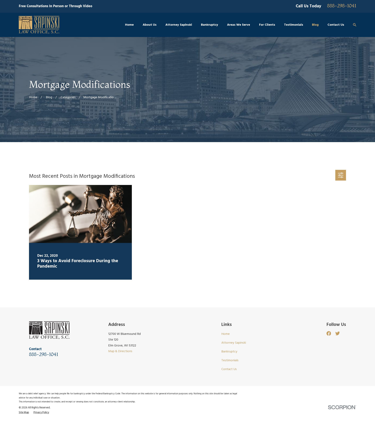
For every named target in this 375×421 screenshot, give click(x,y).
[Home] (39, 25)
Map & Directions (120, 351)
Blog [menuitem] (315, 24)
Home (225, 334)
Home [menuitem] (129, 24)
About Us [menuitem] (149, 24)
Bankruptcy (229, 351)
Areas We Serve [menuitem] (238, 24)
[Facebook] (329, 333)
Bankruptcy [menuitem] (209, 24)
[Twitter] (337, 333)
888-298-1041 (341, 6)
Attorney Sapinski (233, 342)
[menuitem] (24, 412)
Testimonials (229, 360)
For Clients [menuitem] (267, 24)
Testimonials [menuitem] (293, 24)
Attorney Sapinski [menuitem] (178, 24)
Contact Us (229, 369)
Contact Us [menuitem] (336, 24)
